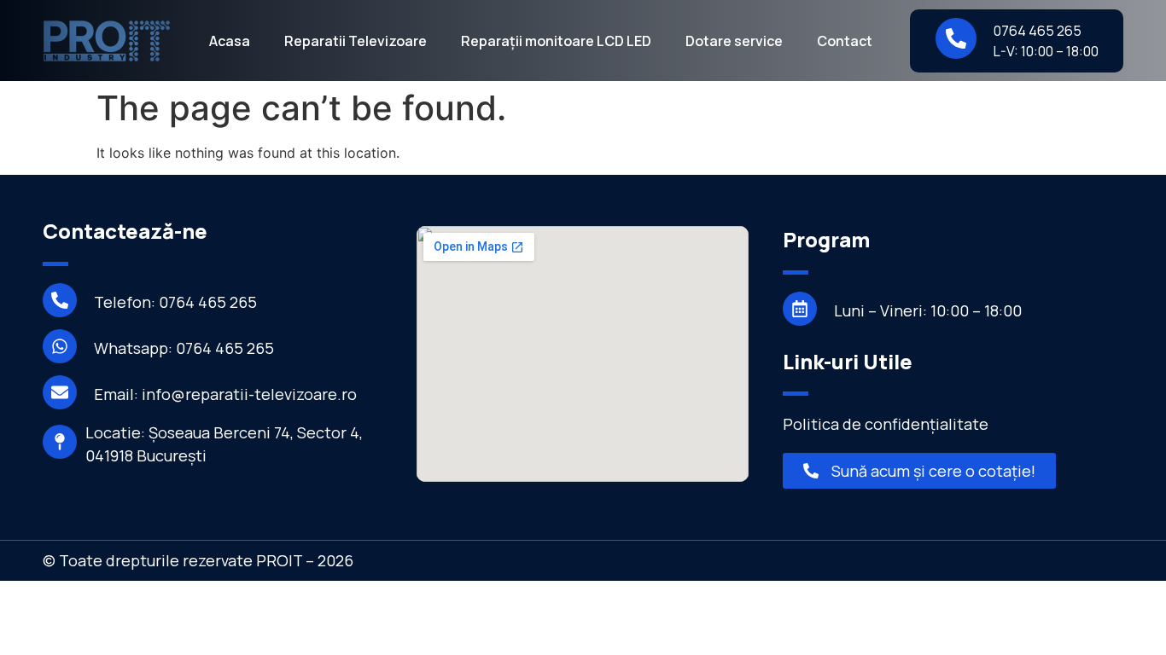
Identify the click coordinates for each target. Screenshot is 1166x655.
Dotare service (734, 41)
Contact (844, 41)
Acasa (229, 41)
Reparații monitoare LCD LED (556, 41)
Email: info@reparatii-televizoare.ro (225, 394)
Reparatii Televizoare (355, 41)
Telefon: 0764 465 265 (175, 302)
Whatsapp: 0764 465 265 (184, 348)
